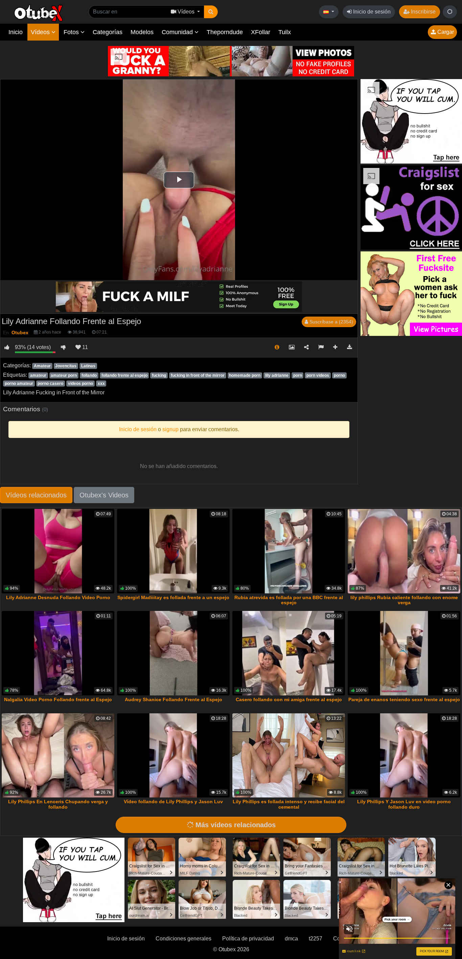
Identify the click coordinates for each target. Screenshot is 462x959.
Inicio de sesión (371, 12)
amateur (38, 375)
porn (297, 375)
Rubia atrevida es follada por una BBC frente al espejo (288, 600)
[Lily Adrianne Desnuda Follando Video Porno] (58, 551)
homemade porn (244, 375)
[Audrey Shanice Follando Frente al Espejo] (173, 653)
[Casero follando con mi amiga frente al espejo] (288, 653)
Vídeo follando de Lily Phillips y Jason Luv (173, 801)
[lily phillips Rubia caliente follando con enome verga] (404, 551)
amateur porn (64, 375)
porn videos (317, 375)
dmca (291, 938)
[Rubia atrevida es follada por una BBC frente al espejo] (288, 551)
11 (84, 347)
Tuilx (284, 32)
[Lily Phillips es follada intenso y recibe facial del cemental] (288, 755)
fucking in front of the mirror (198, 375)
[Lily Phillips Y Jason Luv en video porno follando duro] (404, 755)
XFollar (260, 32)
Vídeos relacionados (36, 495)
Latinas (88, 366)
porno (339, 375)
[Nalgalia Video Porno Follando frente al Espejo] (58, 653)
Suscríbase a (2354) (330, 321)
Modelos (142, 32)
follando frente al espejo (124, 375)
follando (89, 375)
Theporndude (225, 32)
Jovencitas (65, 366)
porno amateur (19, 383)
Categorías (107, 32)
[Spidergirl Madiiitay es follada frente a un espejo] (173, 551)
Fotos (72, 32)
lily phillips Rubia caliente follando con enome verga (404, 600)
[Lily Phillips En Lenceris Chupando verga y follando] (58, 755)
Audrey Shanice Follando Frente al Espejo (173, 699)
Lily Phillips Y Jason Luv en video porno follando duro (404, 804)
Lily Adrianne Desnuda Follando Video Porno (58, 597)
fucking (159, 375)
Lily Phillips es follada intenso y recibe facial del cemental (289, 804)
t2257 (315, 938)
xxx (101, 383)
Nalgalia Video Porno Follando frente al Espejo (58, 699)
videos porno (80, 383)
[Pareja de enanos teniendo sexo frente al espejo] (404, 653)
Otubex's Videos (104, 495)
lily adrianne (276, 375)
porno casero (50, 383)
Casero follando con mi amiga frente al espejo (289, 699)
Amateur (42, 366)
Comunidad (178, 32)
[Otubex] (38, 13)
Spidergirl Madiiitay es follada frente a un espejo (173, 597)
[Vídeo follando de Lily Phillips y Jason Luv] (173, 755)
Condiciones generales (183, 938)
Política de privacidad (248, 938)
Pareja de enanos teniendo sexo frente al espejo (404, 699)
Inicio (15, 32)
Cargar (445, 32)
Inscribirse (423, 12)
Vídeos (41, 32)
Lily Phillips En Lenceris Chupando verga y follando (58, 804)
